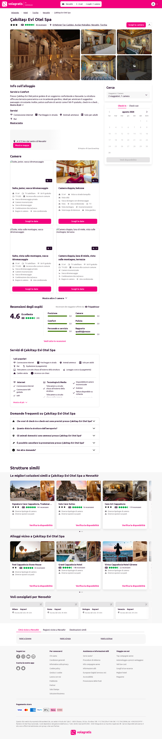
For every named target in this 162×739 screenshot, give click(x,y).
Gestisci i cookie (56, 673)
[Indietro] (109, 112)
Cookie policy (55, 668)
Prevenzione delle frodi (92, 681)
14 (134, 134)
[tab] (28, 630)
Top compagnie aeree (124, 656)
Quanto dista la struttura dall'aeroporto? (37, 428)
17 (110, 140)
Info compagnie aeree (91, 664)
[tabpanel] (81, 639)
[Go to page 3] (82, 531)
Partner (52, 685)
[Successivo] (147, 112)
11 (116, 134)
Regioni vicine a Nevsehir (54, 630)
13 (128, 134)
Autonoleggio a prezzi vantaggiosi (129, 660)
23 (147, 140)
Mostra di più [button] (18, 402)
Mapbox (83, 148)
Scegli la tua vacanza (124, 668)
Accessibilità (88, 677)
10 (110, 134)
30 (147, 146)
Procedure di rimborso (91, 660)
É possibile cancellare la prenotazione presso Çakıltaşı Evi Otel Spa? (50, 443)
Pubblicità (53, 681)
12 (122, 134)
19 (122, 140)
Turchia (35, 13)
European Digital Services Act (94, 673)
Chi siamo (53, 656)
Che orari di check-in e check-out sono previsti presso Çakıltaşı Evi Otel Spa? (54, 421)
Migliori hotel (121, 673)
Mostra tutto (16, 123)
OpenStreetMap (93, 148)
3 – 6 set (79, 4)
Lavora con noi (55, 677)
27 (128, 146)
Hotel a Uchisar (107, 639)
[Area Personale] (155, 4)
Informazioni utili (89, 668)
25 (116, 146)
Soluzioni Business (57, 694)
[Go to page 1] (79, 531)
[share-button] (149, 25)
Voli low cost (121, 664)
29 (141, 146)
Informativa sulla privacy (59, 664)
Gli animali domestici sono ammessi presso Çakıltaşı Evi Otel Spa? (49, 435)
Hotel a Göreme (25, 639)
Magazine (120, 677)
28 (134, 146)
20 (128, 140)
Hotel (26, 13)
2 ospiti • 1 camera (93, 4)
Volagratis (15, 13)
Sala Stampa (54, 689)
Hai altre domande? (26, 450)
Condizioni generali (57, 660)
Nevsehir (69, 4)
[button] (45, 54)
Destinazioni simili (78, 630)
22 (141, 140)
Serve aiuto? (88, 656)
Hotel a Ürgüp (65, 639)
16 (147, 134)
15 (141, 134)
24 (110, 146)
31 (110, 153)
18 (116, 140)
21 (134, 140)
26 (122, 146)
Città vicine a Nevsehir (28, 630)
